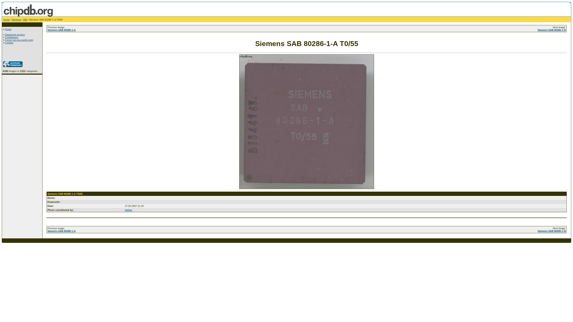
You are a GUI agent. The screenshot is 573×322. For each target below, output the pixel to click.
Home (6, 19)
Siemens (16, 19)
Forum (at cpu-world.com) (19, 40)
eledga (128, 210)
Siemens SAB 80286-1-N (552, 30)
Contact (9, 42)
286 (25, 19)
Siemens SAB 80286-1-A (61, 30)
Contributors (11, 37)
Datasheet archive (15, 34)
